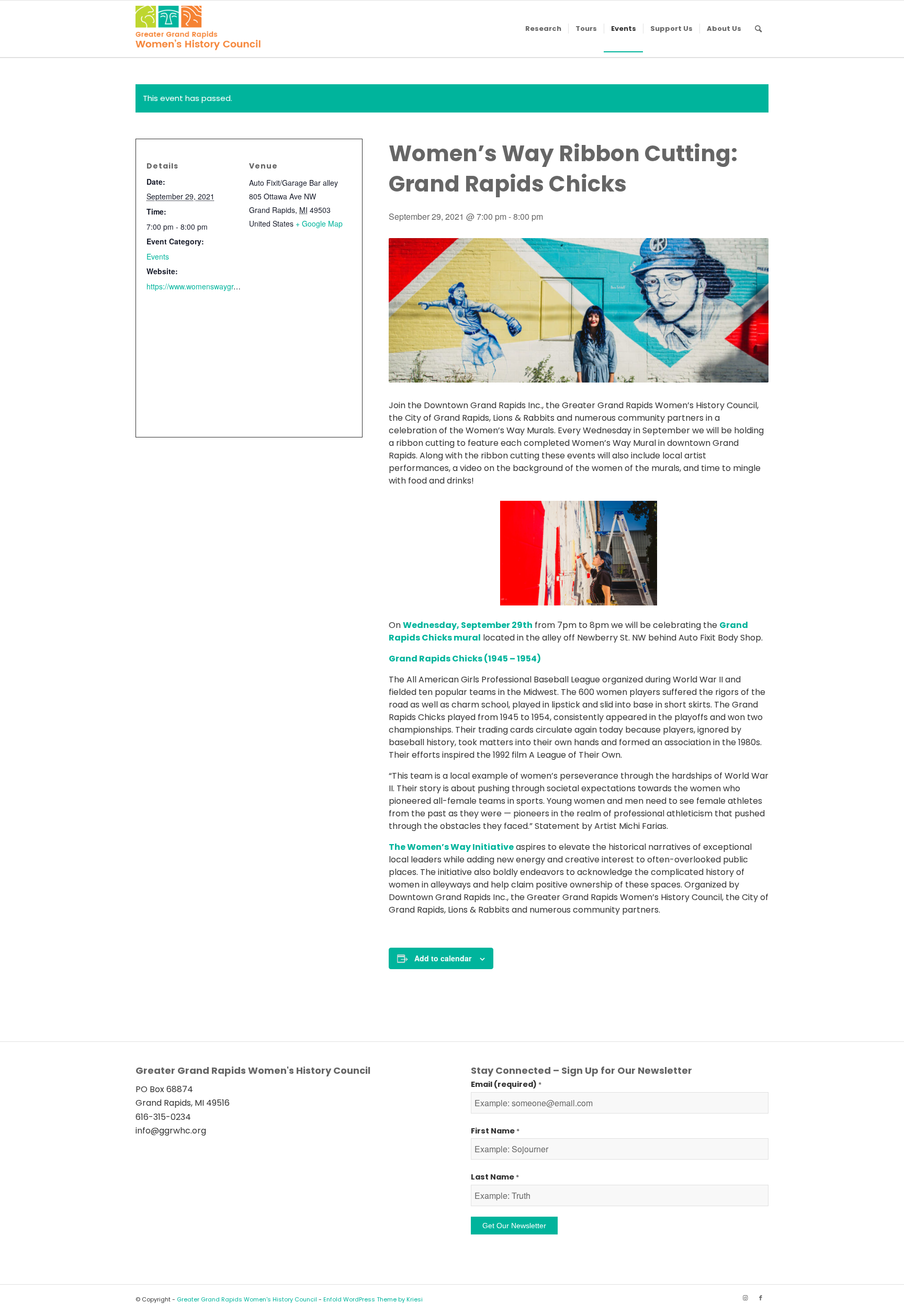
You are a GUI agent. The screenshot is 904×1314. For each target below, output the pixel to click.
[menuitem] (543, 29)
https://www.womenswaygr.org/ (197, 286)
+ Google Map (319, 223)
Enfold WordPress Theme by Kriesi (373, 1299)
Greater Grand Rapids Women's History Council (247, 1299)
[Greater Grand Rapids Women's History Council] (198, 29)
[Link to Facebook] (761, 1298)
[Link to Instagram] (745, 1298)
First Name (495, 1131)
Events (157, 256)
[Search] (758, 29)
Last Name (495, 1177)
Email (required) (506, 1084)
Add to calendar (442, 958)
